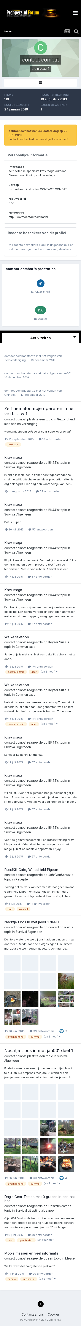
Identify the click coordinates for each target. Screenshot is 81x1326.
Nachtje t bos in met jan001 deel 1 (31, 922)
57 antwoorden (49, 491)
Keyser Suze (57, 642)
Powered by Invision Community (40, 1319)
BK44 (52, 462)
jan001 (67, 373)
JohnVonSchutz (59, 875)
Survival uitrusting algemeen (36, 1210)
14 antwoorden (40, 903)
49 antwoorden (41, 1235)
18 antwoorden (51, 439)
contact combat (15, 356)
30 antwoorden (42, 1273)
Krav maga (13, 457)
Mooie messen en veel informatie (31, 1253)
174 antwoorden (42, 666)
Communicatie (25, 646)
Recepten (23, 879)
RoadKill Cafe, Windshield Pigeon (31, 869)
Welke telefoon (16, 637)
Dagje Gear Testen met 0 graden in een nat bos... (39, 1199)
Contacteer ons (33, 1314)
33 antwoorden (43, 1031)
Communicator (58, 1206)
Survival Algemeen (17, 467)
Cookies (54, 1314)
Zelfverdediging (15, 360)
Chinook (10, 394)
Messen (70, 1258)
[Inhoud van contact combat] (40, 82)
